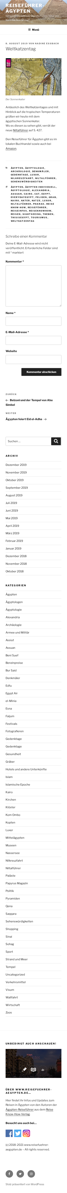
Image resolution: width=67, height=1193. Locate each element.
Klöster (10, 807)
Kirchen (11, 799)
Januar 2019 (13, 548)
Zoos (9, 1012)
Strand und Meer (17, 959)
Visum (10, 990)
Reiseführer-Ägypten (25, 8)
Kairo (15, 200)
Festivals (11, 724)
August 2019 (14, 495)
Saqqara (11, 913)
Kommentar (15, 261)
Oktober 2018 (15, 571)
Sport (9, 951)
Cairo (28, 194)
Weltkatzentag (23, 221)
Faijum (10, 716)
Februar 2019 (14, 541)
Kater (25, 200)
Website (11, 351)
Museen (11, 845)
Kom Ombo (13, 815)
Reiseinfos (19, 210)
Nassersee (13, 853)
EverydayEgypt (22, 197)
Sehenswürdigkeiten (27, 181)
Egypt (46, 194)
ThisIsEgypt (20, 217)
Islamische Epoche (18, 784)
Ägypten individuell (40, 187)
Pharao (39, 204)
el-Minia (11, 701)
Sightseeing (32, 214)
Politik (10, 891)
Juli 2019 (11, 503)
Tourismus (39, 217)
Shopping (12, 929)
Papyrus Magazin (17, 883)
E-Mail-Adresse (17, 332)
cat (37, 194)
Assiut (10, 640)
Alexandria (41, 190)
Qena (9, 906)
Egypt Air (12, 693)
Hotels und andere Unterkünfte (26, 769)
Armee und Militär (17, 632)
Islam (9, 777)
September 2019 (17, 487)
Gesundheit (13, 754)
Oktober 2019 (15, 480)
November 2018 (16, 563)
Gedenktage (19, 174)
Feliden (41, 197)
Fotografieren (15, 731)
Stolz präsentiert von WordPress (25, 1184)
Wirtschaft (13, 1005)
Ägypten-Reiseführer (20, 1109)
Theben (48, 214)
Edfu (9, 685)
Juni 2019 (12, 510)
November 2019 (16, 472)
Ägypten (17, 168)
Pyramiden (13, 898)
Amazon (11, 148)
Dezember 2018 (16, 556)
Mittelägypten (15, 837)
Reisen (16, 214)
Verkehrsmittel (16, 982)
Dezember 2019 (16, 465)
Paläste (10, 875)
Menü (35, 29)
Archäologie (21, 171)
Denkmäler (40, 171)
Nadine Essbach (47, 43)
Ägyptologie (34, 168)
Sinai (9, 936)
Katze (36, 200)
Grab (52, 197)
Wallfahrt (12, 997)
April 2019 (12, 526)
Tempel (10, 967)
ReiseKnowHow (40, 210)
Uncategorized (15, 974)
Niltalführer (20, 130)
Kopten (10, 822)
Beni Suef (12, 655)
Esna (9, 708)
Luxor (34, 174)
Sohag (10, 944)
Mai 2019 (12, 518)
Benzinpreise (14, 663)
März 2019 (12, 533)
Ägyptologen (14, 602)
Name (10, 313)
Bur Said (11, 670)
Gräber (10, 761)
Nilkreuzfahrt (22, 178)
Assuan (16, 194)
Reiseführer (37, 207)
